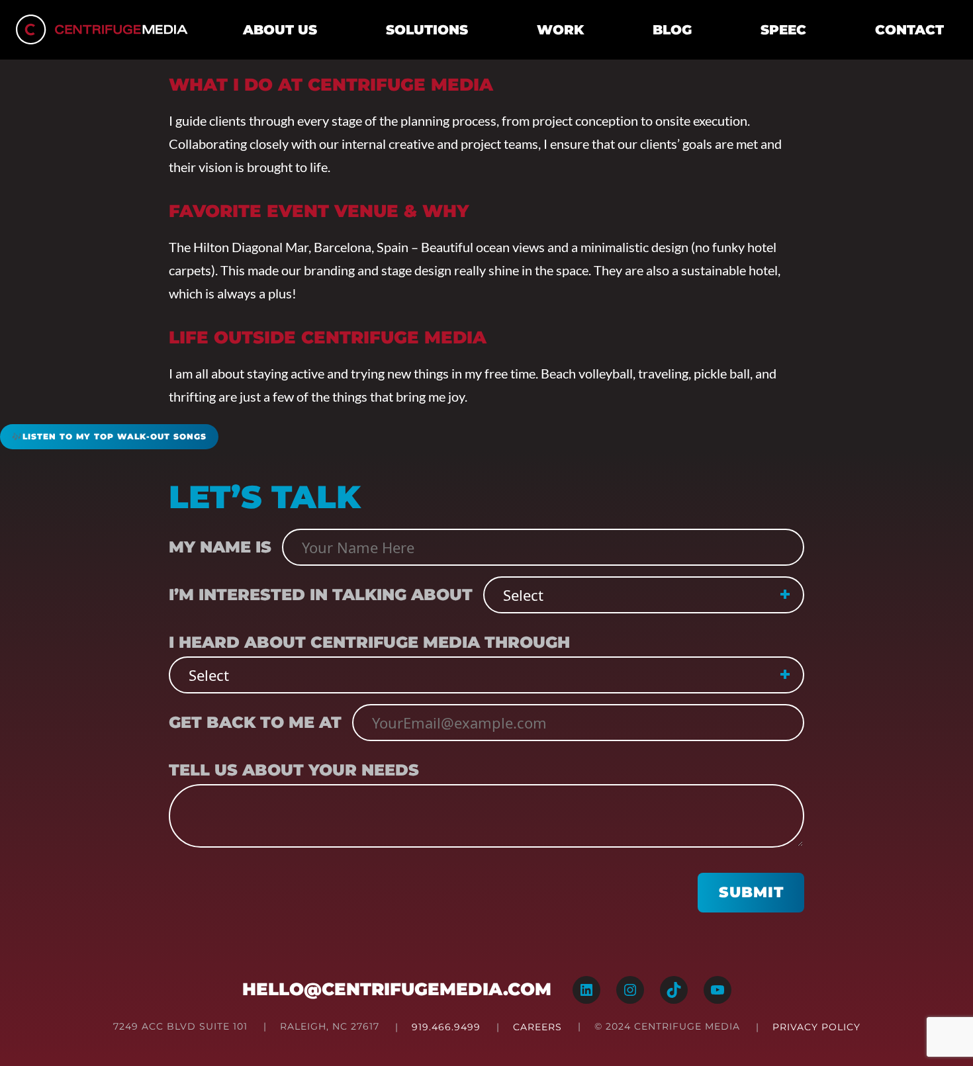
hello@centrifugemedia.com (396, 989)
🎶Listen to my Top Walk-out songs (109, 436)
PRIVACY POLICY (816, 1027)
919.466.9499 (446, 1027)
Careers (537, 1027)
